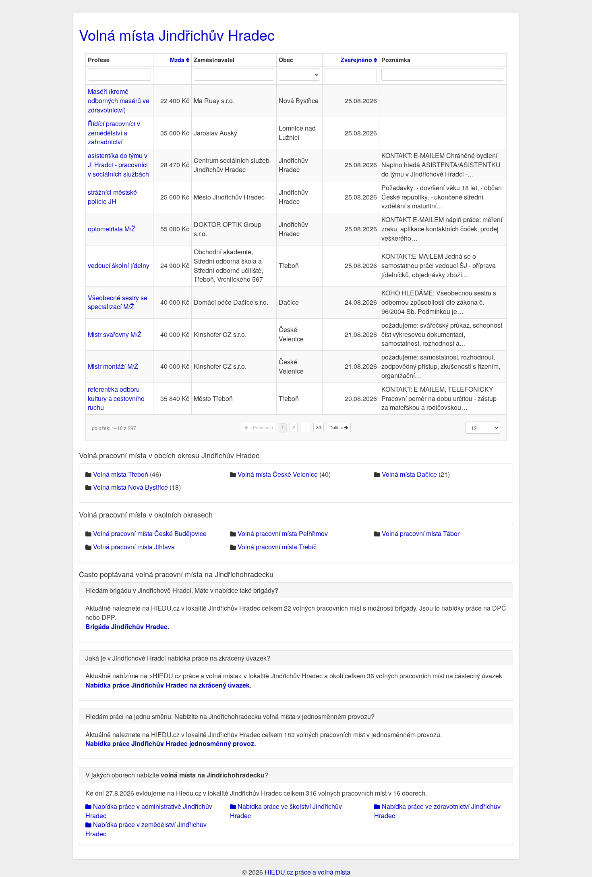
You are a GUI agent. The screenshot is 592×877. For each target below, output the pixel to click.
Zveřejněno (357, 60)
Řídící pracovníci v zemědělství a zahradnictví (114, 133)
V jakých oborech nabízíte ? (176, 774)
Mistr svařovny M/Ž (114, 334)
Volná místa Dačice (409, 474)
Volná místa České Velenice (278, 474)
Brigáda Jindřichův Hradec (126, 626)
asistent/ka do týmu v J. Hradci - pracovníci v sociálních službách (118, 165)
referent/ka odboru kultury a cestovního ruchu (116, 398)
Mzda (178, 60)
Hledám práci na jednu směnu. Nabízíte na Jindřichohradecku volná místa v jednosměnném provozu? (230, 716)
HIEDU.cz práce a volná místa (307, 872)
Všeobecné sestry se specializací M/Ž (117, 302)
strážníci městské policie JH (112, 196)
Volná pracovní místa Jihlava (134, 546)
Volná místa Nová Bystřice (130, 487)
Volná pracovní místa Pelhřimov (283, 533)
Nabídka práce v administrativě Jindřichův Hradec (148, 811)
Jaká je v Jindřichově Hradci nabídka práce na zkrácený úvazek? (177, 658)
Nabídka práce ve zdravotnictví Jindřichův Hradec (437, 811)
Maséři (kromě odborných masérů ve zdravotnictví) (118, 100)
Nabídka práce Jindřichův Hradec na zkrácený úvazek (167, 685)
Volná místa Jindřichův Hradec (177, 34)
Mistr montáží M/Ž (113, 366)
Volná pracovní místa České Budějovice (150, 533)
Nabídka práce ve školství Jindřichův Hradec (286, 811)
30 (318, 427)
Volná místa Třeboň (120, 474)
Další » (336, 427)
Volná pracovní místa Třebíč (277, 546)
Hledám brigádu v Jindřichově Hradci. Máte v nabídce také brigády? (181, 590)
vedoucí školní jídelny (118, 265)
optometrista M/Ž (111, 228)
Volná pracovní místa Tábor (421, 533)
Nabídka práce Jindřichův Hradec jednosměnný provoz (169, 743)
